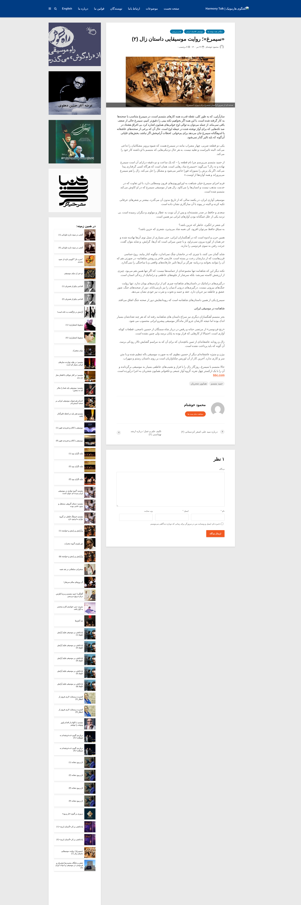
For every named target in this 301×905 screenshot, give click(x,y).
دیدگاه (222, 469)
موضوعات (152, 8)
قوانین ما (99, 8)
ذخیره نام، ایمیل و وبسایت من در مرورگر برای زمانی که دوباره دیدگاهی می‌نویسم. (185, 524)
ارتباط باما (134, 8)
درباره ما (83, 8)
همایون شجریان (199, 383)
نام (223, 511)
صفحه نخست (171, 8)
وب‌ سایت (148, 511)
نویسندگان (116, 8)
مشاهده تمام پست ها (195, 414)
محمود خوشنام (212, 47)
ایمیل (185, 511)
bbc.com (219, 375)
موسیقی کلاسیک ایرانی (194, 32)
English (67, 8)
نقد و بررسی (176, 32)
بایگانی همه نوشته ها (215, 32)
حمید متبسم (217, 383)
